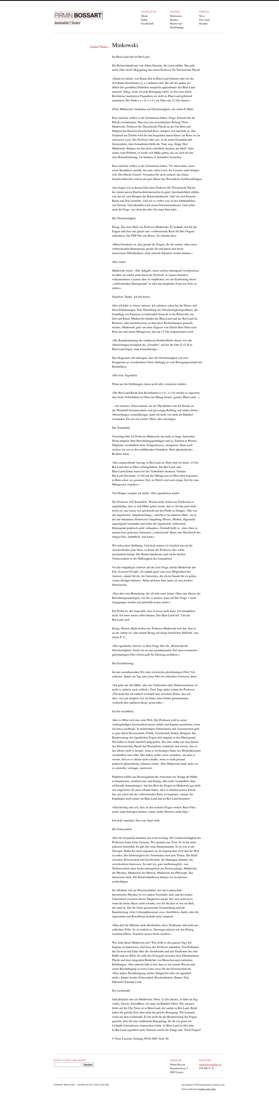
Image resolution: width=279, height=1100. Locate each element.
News (202, 15)
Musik (144, 15)
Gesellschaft (147, 23)
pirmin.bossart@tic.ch (210, 1064)
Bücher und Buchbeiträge (177, 25)
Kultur (144, 19)
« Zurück (93, 46)
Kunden (174, 19)
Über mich (204, 19)
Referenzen (176, 15)
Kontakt (203, 23)
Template (187, 1084)
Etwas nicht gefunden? (70, 1060)
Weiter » (104, 46)
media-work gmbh (207, 1089)
